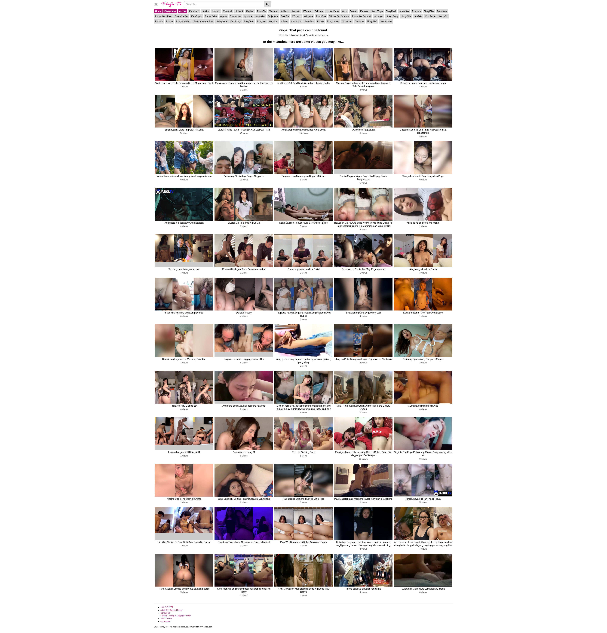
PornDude (430, 16)
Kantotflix (443, 16)
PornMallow (235, 16)
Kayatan (364, 11)
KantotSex (404, 11)
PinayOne (321, 16)
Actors (182, 11)
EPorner (307, 11)
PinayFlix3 (372, 21)
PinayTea (309, 21)
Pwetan (353, 11)
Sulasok (239, 11)
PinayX (169, 21)
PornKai (159, 21)
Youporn (273, 11)
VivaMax (359, 21)
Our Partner (165, 621)
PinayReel (391, 11)
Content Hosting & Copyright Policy (175, 616)
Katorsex (295, 11)
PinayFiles (429, 11)
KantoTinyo (377, 11)
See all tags (386, 21)
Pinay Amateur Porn (203, 21)
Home (158, 11)
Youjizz (205, 11)
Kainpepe (308, 16)
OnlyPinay (235, 21)
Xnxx (344, 11)
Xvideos (284, 11)
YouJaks (418, 16)
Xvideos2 (227, 11)
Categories (170, 11)
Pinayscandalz (183, 21)
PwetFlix (285, 16)
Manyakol (260, 16)
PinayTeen (249, 21)
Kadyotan (273, 21)
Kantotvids (296, 21)
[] (267, 4)
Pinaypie (261, 21)
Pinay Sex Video (163, 16)
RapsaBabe (211, 16)
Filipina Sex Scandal (339, 16)
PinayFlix (261, 11)
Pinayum (416, 11)
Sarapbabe (221, 21)
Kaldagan (378, 16)
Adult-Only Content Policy (171, 610)
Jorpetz (320, 21)
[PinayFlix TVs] (171, 4)
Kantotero (194, 11)
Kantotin (216, 11)
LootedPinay (332, 11)
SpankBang (392, 16)
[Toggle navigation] (157, 4)
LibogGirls (406, 16)
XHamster (347, 21)
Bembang (442, 11)
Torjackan (273, 16)
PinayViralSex (181, 16)
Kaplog (223, 16)
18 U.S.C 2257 (166, 607)
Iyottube (248, 16)
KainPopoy (196, 16)
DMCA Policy (166, 619)
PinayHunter (333, 21)
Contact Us (165, 613)
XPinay (284, 21)
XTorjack (296, 16)
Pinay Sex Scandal (361, 16)
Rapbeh (250, 11)
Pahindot (319, 11)
